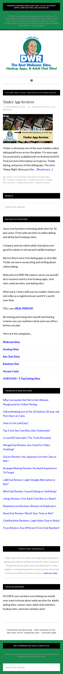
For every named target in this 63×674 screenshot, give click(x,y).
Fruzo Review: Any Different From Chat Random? (31, 527)
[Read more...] (45, 169)
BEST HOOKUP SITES (45, 630)
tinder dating (36, 180)
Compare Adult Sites (31, 53)
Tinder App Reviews (18, 102)
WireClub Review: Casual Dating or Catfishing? (30, 491)
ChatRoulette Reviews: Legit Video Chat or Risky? (31, 520)
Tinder (10, 180)
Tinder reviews (24, 183)
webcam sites (50, 573)
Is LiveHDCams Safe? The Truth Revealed (27, 437)
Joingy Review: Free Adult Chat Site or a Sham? (29, 498)
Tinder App (21, 180)
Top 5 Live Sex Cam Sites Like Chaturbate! (26, 430)
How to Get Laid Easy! (15, 423)
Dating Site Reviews (38, 177)
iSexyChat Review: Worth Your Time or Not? (28, 513)
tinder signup (42, 183)
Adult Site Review (16, 177)
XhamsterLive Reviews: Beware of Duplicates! (29, 506)
